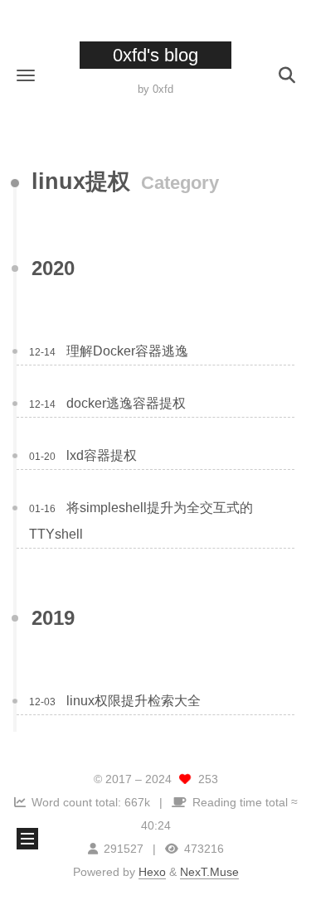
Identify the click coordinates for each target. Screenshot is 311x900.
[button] (25, 75)
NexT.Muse (209, 871)
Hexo (152, 871)
